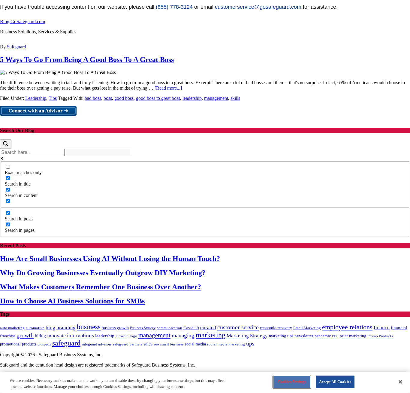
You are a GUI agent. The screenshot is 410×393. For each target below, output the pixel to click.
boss (108, 98)
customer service (238, 327)
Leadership (35, 98)
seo (156, 344)
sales (147, 343)
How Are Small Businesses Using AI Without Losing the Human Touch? (110, 259)
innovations (80, 335)
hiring (40, 336)
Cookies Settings (292, 381)
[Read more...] (168, 88)
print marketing (353, 336)
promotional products (18, 344)
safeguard (66, 343)
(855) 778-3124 (174, 7)
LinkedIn (122, 336)
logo (133, 336)
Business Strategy (142, 328)
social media (195, 344)
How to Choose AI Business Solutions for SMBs (72, 301)
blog (50, 327)
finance (382, 327)
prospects (44, 344)
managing (183, 335)
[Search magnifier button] (5, 144)
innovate (56, 336)
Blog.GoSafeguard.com (22, 21)
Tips (53, 98)
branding (66, 327)
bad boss (93, 98)
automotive (35, 328)
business (89, 327)
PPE (335, 336)
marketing (210, 335)
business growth (115, 328)
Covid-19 (191, 328)
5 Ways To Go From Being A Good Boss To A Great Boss (87, 59)
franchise (7, 336)
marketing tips (281, 336)
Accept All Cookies (335, 381)
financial (399, 327)
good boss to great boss (158, 98)
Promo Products (380, 336)
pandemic (323, 336)
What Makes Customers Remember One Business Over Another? (100, 287)
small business (172, 344)
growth (25, 335)
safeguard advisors (97, 344)
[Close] (400, 381)
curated (208, 327)
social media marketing (226, 344)
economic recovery (276, 327)
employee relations (347, 327)
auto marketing (12, 328)
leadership (192, 98)
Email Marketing (307, 328)
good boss (124, 98)
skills (235, 98)
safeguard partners (127, 344)
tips (250, 343)
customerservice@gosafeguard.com (258, 7)
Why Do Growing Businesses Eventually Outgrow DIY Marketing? (103, 273)
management (216, 98)
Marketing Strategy (247, 336)
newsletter (303, 335)
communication (169, 328)
